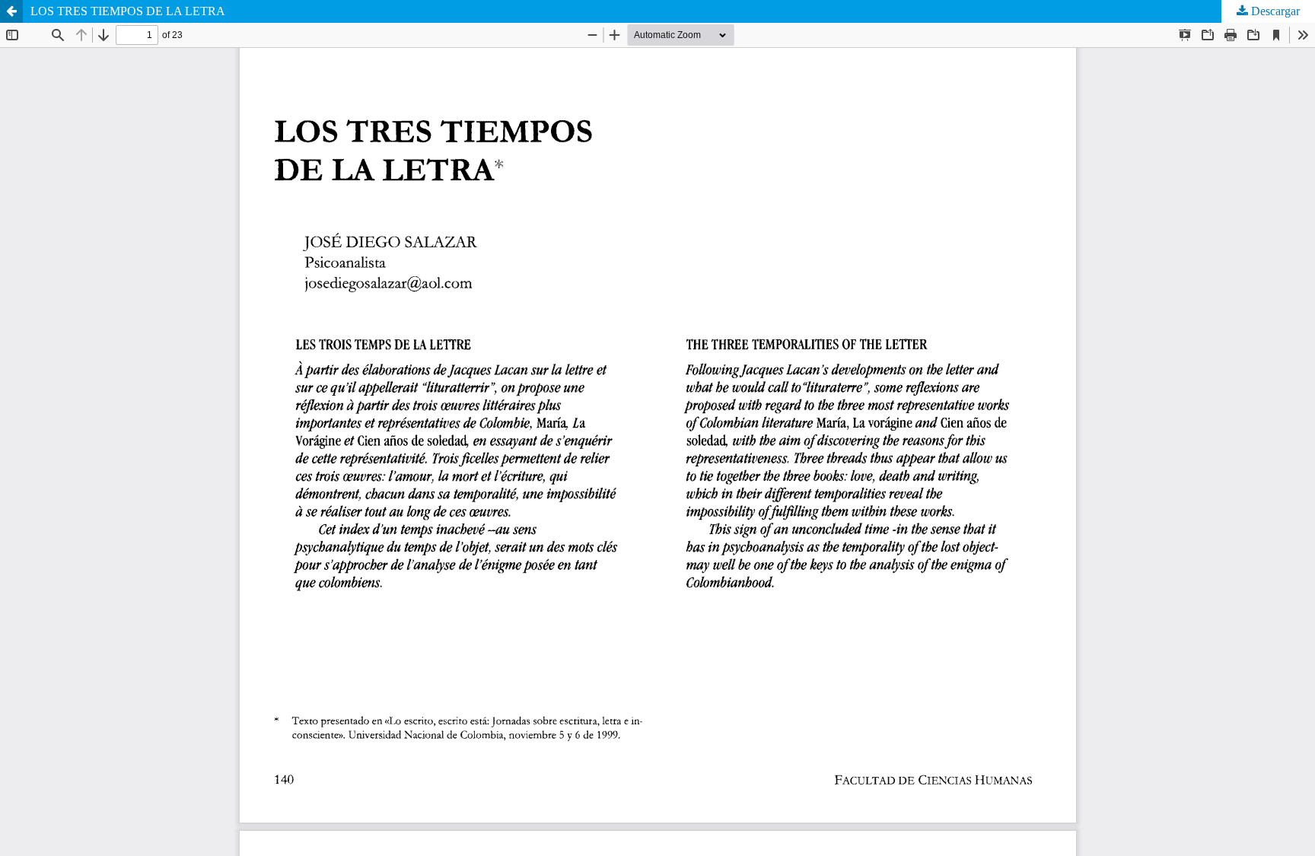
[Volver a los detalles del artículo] (11, 11)
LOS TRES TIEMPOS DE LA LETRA (127, 11)
